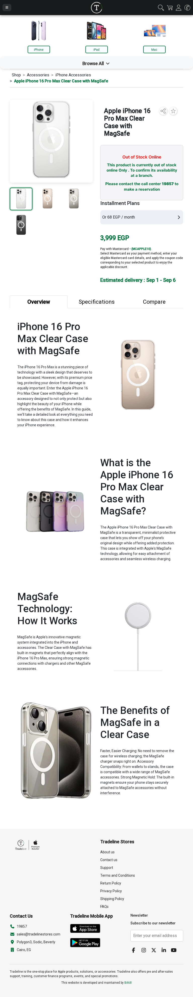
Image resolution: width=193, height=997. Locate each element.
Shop (16, 75)
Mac (154, 49)
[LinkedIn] (166, 950)
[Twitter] (156, 950)
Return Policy (110, 883)
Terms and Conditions (117, 875)
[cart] (170, 7)
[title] (96, 7)
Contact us (108, 860)
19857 (168, 183)
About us (107, 852)
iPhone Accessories (73, 75)
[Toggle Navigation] (7, 7)
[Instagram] (145, 950)
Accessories (38, 75)
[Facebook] (135, 950)
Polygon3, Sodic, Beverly (36, 942)
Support (106, 868)
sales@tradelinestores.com (38, 934)
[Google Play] (87, 944)
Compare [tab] (154, 302)
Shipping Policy (112, 899)
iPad (96, 49)
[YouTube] (176, 950)
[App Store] (87, 929)
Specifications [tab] (97, 302)
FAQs (104, 907)
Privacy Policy (111, 891)
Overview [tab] (38, 302)
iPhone (38, 49)
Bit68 (128, 982)
